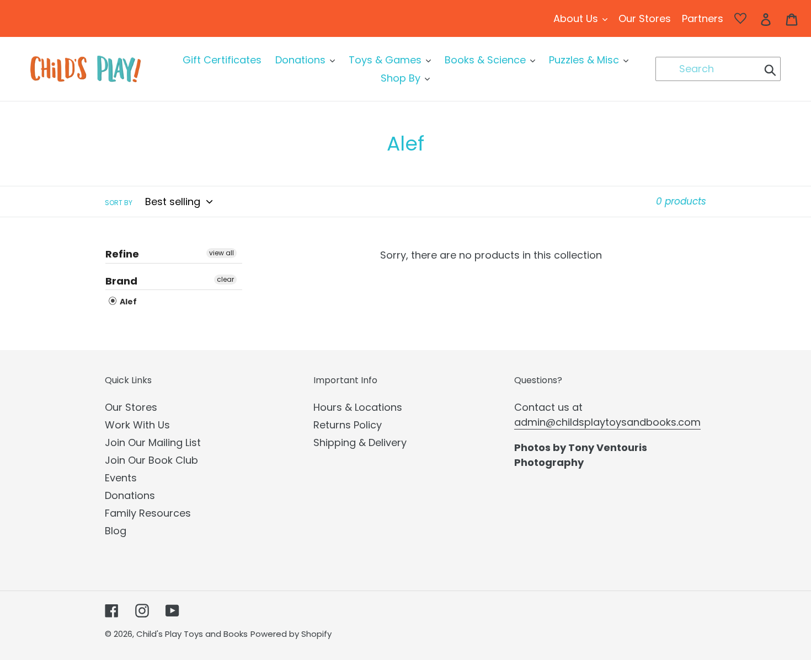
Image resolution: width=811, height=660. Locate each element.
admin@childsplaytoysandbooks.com (607, 422)
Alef (127, 301)
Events (121, 478)
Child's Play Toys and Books (192, 634)
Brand (121, 281)
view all (221, 252)
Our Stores (131, 407)
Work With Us (137, 425)
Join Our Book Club (151, 460)
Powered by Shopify (291, 634)
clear (225, 279)
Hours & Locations (357, 407)
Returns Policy (347, 425)
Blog (115, 531)
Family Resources (148, 513)
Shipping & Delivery (360, 442)
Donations (130, 495)
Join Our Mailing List (153, 442)
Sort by (118, 202)
